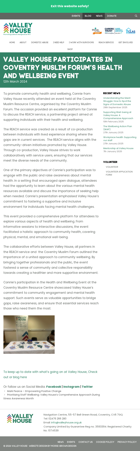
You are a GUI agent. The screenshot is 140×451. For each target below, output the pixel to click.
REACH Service (106, 42)
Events (76, 15)
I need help (58, 42)
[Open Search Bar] (136, 15)
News (99, 15)
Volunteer (112, 167)
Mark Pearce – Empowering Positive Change (34, 391)
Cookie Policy (105, 442)
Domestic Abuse (39, 42)
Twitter (87, 387)
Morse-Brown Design (63, 446)
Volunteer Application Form (119, 173)
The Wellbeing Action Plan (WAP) (117, 128)
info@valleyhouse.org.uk (66, 422)
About (23, 42)
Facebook (53, 387)
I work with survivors (81, 42)
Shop (70, 49)
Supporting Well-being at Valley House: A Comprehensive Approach (118, 115)
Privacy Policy (127, 442)
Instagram (71, 387)
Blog (88, 15)
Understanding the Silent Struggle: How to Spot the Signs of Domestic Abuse (117, 101)
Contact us (86, 442)
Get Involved (125, 42)
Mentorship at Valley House (118, 148)
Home (12, 42)
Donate (111, 15)
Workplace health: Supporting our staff (119, 139)
